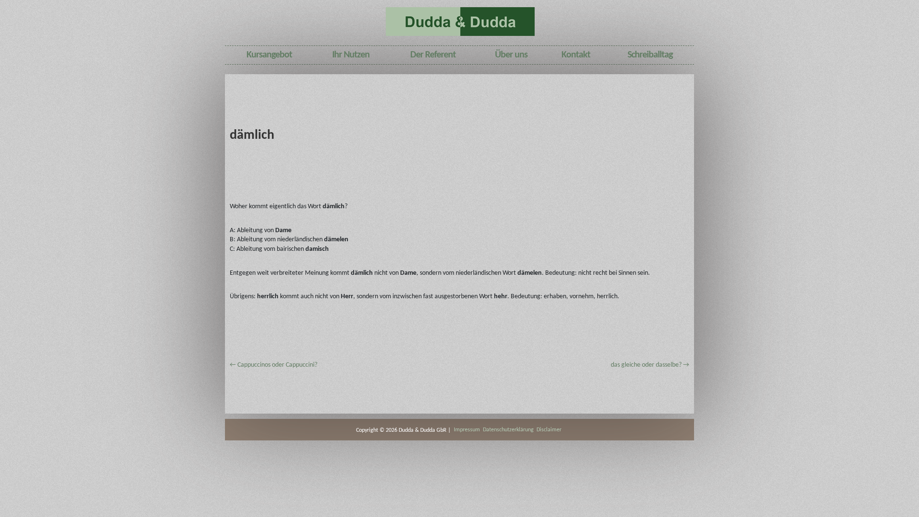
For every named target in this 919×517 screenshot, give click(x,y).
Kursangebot (269, 55)
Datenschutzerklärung (508, 430)
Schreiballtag (650, 55)
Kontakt (575, 55)
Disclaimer (549, 430)
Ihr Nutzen (351, 55)
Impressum (467, 430)
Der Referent (433, 55)
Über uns (511, 55)
